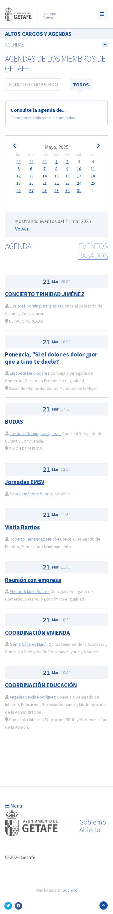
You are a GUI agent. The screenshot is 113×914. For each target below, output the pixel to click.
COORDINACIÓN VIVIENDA (37, 632)
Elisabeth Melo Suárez (30, 373)
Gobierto (70, 890)
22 (56, 183)
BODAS (14, 421)
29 (31, 161)
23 (67, 183)
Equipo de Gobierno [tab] (33, 84)
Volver (22, 229)
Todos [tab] (81, 84)
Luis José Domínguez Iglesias (35, 306)
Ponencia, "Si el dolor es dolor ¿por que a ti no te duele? (51, 358)
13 (31, 176)
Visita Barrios (22, 527)
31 (79, 190)
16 (67, 176)
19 (18, 183)
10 (79, 168)
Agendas (14, 44)
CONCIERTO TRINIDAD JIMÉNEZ (44, 294)
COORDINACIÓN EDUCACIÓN (41, 685)
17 (79, 176)
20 (31, 183)
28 (18, 161)
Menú (15, 805)
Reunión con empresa (33, 580)
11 (93, 168)
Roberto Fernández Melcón (34, 539)
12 (18, 176)
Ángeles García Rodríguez (33, 697)
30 (44, 161)
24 (79, 183)
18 (93, 176)
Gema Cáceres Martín (29, 644)
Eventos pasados (93, 251)
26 (18, 190)
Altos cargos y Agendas (38, 33)
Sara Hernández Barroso (32, 494)
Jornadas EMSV (24, 482)
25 (93, 183)
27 (31, 190)
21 (44, 183)
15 (56, 176)
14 (44, 176)
